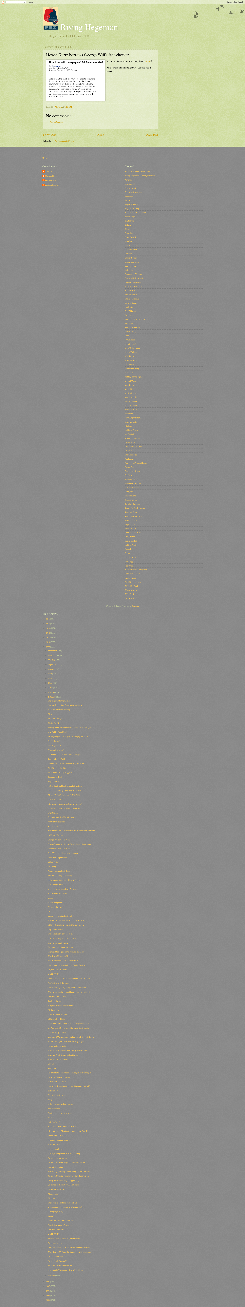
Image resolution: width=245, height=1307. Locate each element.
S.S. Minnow (53, 826)
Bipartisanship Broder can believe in (63, 960)
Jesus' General (131, 360)
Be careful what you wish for (60, 1265)
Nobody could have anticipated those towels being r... (70, 727)
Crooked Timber (131, 257)
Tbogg (127, 553)
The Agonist (130, 183)
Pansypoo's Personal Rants (136, 462)
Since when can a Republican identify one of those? (69, 978)
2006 (48, 1290)
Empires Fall (130, 290)
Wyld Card (129, 594)
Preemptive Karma (132, 471)
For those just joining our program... (63, 947)
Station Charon (131, 520)
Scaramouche (130, 495)
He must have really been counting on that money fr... (70, 1072)
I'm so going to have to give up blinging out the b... (69, 736)
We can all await (55, 906)
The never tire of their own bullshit (62, 1202)
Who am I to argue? (56, 749)
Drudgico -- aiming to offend (60, 915)
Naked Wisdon (131, 409)
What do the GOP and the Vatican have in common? (70, 1252)
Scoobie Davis (131, 499)
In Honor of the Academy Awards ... (63, 888)
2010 (48, 642)
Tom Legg (129, 561)
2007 (48, 1286)
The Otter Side (131, 454)
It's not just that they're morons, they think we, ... (68, 1175)
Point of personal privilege (59, 871)
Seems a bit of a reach (57, 1135)
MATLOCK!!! (54, 974)
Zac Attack (129, 598)
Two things (52, 866)
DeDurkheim (50, 180)
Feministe (129, 306)
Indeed (50, 897)
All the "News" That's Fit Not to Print (64, 794)
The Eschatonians (132, 298)
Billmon (128, 224)
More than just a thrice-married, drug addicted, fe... (69, 1023)
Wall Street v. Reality (57, 767)
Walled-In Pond (131, 586)
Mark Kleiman (131, 393)
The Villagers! (54, 741)
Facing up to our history (57, 1045)
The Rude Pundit (132, 487)
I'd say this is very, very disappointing (63, 1180)
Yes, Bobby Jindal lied (57, 732)
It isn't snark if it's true (57, 893)
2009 (48, 646)
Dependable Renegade (134, 278)
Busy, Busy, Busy (132, 237)
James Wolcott (131, 352)
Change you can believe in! (59, 839)
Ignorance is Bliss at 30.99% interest (63, 1184)
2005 (48, 1295)
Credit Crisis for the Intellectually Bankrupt (66, 763)
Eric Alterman (131, 294)
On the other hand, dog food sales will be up (66, 1162)
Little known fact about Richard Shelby (64, 879)
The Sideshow (130, 557)
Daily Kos (129, 269)
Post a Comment (56, 122)
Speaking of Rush (55, 776)
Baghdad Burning (132, 208)
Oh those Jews (54, 1010)
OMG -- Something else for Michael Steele (66, 924)
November (52, 655)
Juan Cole (129, 372)
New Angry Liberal (133, 417)
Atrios (127, 200)
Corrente (128, 253)
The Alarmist (130, 187)
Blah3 (127, 228)
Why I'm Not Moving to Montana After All (66, 920)
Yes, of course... (54, 1108)
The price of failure (56, 884)
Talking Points (131, 544)
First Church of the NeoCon (136, 319)
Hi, (49, 911)
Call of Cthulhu (131, 245)
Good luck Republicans (57, 857)
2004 (48, 1299)
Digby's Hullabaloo (133, 282)
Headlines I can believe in (59, 848)
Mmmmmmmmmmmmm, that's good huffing (66, 1207)
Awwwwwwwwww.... (57, 1157)
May (50, 682)
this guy (147, 61)
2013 (48, 628)
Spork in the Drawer (133, 516)
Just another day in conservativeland (63, 938)
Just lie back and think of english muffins (65, 785)
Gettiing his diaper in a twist (60, 1113)
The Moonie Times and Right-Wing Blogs (65, 1269)
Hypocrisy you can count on (59, 1139)
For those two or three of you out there (64, 1238)
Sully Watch (130, 536)
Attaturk (48, 171)
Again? (51, 1216)
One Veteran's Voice (133, 446)
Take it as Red (131, 540)
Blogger (135, 606)
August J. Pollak (131, 204)
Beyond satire (53, 781)
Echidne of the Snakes (134, 286)
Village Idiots (53, 862)
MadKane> (129, 384)
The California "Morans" (58, 1014)
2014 (48, 623)
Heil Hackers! (54, 1122)
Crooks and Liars (132, 261)
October (52, 659)
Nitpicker (129, 425)
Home (100, 134)
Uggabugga (129, 565)
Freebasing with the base (58, 983)
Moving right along (55, 1211)
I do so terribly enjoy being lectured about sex (67, 987)
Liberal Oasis (130, 380)
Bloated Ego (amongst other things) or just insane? (69, 1171)
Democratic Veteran (133, 274)
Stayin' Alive (130, 524)
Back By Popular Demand (59, 1077)
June (50, 678)
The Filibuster (130, 311)
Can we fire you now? (57, 1032)
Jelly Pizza (129, 356)
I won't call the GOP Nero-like (61, 1220)
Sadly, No (129, 491)
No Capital (129, 434)
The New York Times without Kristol (63, 1054)
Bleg (50, 1099)
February (52, 696)
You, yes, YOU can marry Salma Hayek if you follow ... (71, 1036)
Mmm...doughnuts (55, 902)
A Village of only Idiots (58, 1059)
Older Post (152, 134)
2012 (48, 632)
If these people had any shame (60, 1104)
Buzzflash (129, 241)
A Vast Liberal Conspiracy (136, 569)
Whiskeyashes (131, 590)
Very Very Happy (132, 573)
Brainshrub (129, 233)
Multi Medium (131, 405)
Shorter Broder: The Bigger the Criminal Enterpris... (70, 1247)
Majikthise (129, 389)
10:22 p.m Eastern (55, 835)
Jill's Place (129, 364)
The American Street (133, 192)
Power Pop (129, 466)
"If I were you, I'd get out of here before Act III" (68, 1130)
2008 (48, 1281)
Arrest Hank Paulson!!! (57, 1260)
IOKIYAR (52, 1068)
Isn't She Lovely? (55, 718)
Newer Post (49, 134)
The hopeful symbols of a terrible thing (64, 1153)
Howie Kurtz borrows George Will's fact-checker (68, 965)
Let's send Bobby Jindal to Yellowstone (64, 808)
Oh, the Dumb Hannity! (57, 969)
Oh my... (51, 714)
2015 (48, 618)
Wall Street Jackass (133, 581)
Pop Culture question (56, 821)
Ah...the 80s (53, 1193)
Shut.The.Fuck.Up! (56, 1229)
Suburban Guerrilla (133, 532)
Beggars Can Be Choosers (136, 212)
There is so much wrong (58, 942)
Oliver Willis (130, 442)
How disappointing (55, 1166)
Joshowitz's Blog (132, 368)
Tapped (128, 549)
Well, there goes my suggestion (61, 772)
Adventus (128, 179)
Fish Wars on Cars (132, 327)
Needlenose (130, 413)
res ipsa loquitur (52, 185)
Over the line (53, 812)
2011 (48, 637)
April (50, 687)
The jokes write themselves (59, 700)
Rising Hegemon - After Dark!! (138, 171)
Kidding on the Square (134, 376)
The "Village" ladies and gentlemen (63, 853)
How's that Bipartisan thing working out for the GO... (70, 1086)
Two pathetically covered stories (61, 933)
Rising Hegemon (88, 26)
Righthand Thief (131, 479)
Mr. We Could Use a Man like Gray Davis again (68, 1027)
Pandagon (129, 458)
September (53, 664)
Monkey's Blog (131, 401)
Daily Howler (130, 265)
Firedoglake (130, 315)
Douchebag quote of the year (60, 1225)
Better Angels (130, 216)
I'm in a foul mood (55, 1256)
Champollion (50, 176)
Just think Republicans (57, 1081)
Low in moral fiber (55, 1148)
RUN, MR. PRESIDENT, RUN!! (62, 1126)
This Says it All (54, 745)
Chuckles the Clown (56, 1095)
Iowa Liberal (130, 339)
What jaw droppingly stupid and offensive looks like (69, 991)
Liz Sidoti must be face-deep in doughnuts (65, 754)
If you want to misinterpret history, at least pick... (68, 1050)
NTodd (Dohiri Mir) (133, 438)
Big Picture (129, 220)
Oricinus (128, 450)
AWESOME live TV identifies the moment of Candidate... (72, 830)
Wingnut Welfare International (60, 1005)
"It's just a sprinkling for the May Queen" (65, 803)
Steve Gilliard (130, 528)
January (51, 1275)
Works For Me (54, 723)
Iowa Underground (132, 347)
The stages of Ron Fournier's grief (62, 817)
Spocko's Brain (131, 512)
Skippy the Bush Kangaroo (136, 508)
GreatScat (129, 335)
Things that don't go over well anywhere (64, 790)
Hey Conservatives (56, 929)
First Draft (129, 323)
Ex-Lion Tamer (131, 302)
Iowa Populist (130, 343)
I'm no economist (55, 1242)
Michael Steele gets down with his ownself (66, 951)
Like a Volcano (54, 799)
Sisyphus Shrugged (132, 503)
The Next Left (131, 421)
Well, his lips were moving (59, 709)
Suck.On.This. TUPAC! (58, 996)
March (51, 692)
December (53, 650)
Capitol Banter (131, 249)
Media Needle (131, 397)
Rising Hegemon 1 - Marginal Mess (140, 175)
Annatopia (129, 196)
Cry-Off (51, 1063)
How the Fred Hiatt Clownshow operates (65, 705)
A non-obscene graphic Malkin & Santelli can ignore (70, 844)
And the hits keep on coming (60, 875)
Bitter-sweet (53, 1090)
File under (52, 1198)
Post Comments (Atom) (64, 140)
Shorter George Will (56, 759)
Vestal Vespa (130, 577)
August (51, 669)
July (50, 673)
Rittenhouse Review (133, 483)
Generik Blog (130, 331)
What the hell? (54, 1144)
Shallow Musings (55, 1000)
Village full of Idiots (56, 1018)
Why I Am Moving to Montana (60, 956)
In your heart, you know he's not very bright (66, 1041)
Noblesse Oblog (131, 430)
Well (50, 1117)
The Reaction (130, 475)
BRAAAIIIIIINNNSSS (57, 1189)
